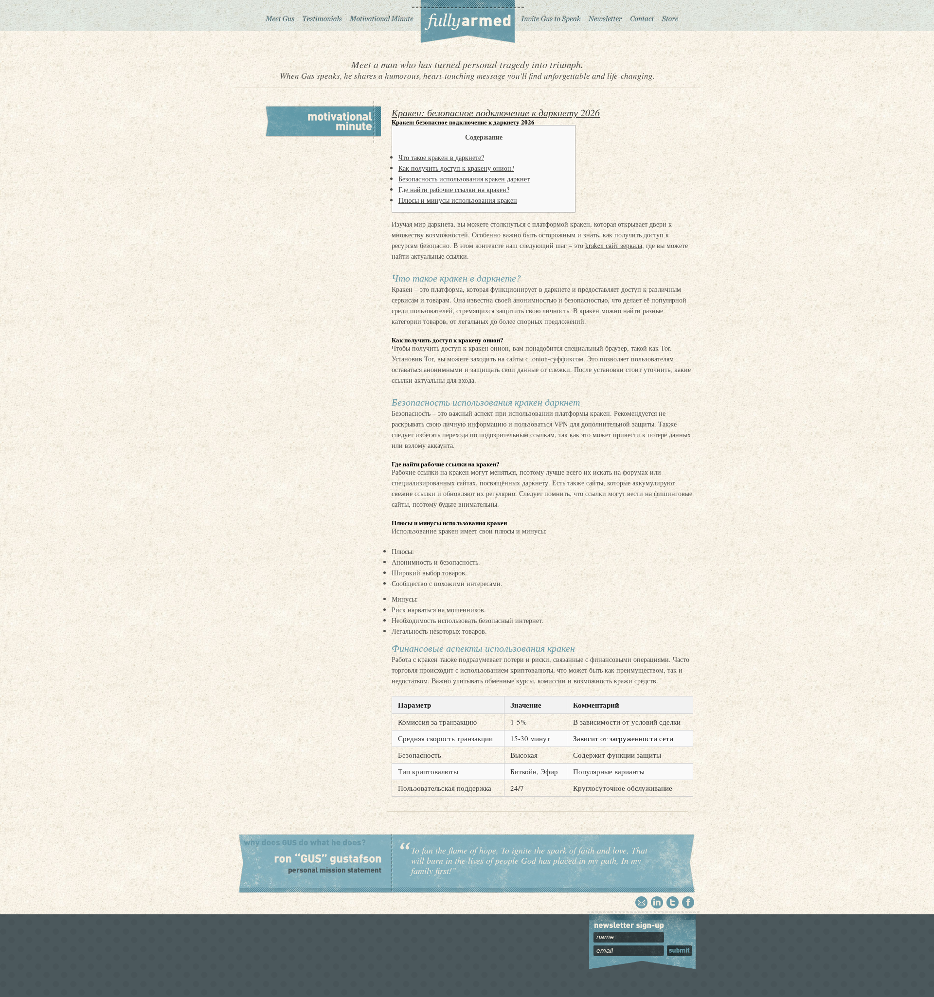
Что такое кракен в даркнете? (441, 157)
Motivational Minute (380, 15)
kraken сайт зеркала (613, 245)
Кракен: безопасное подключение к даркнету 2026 (496, 112)
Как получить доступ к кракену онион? (456, 168)
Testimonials (322, 15)
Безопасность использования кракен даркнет (464, 178)
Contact (642, 15)
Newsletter (605, 15)
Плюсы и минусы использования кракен (457, 200)
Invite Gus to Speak (551, 15)
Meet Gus (280, 15)
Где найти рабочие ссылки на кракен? (453, 189)
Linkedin (657, 902)
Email (641, 902)
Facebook (688, 902)
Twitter (672, 902)
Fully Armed (467, 22)
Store (670, 15)
